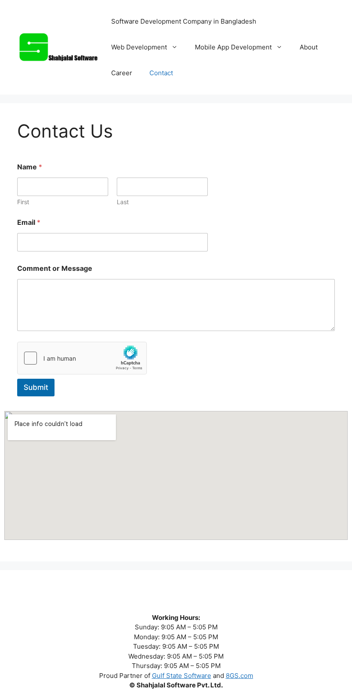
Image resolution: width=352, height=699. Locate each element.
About (309, 47)
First (23, 201)
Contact (161, 73)
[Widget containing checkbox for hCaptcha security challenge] (82, 358)
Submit (36, 387)
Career (121, 73)
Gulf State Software (181, 675)
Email (28, 222)
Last (123, 201)
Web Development (139, 47)
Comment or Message (54, 268)
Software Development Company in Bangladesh (183, 21)
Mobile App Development (233, 47)
